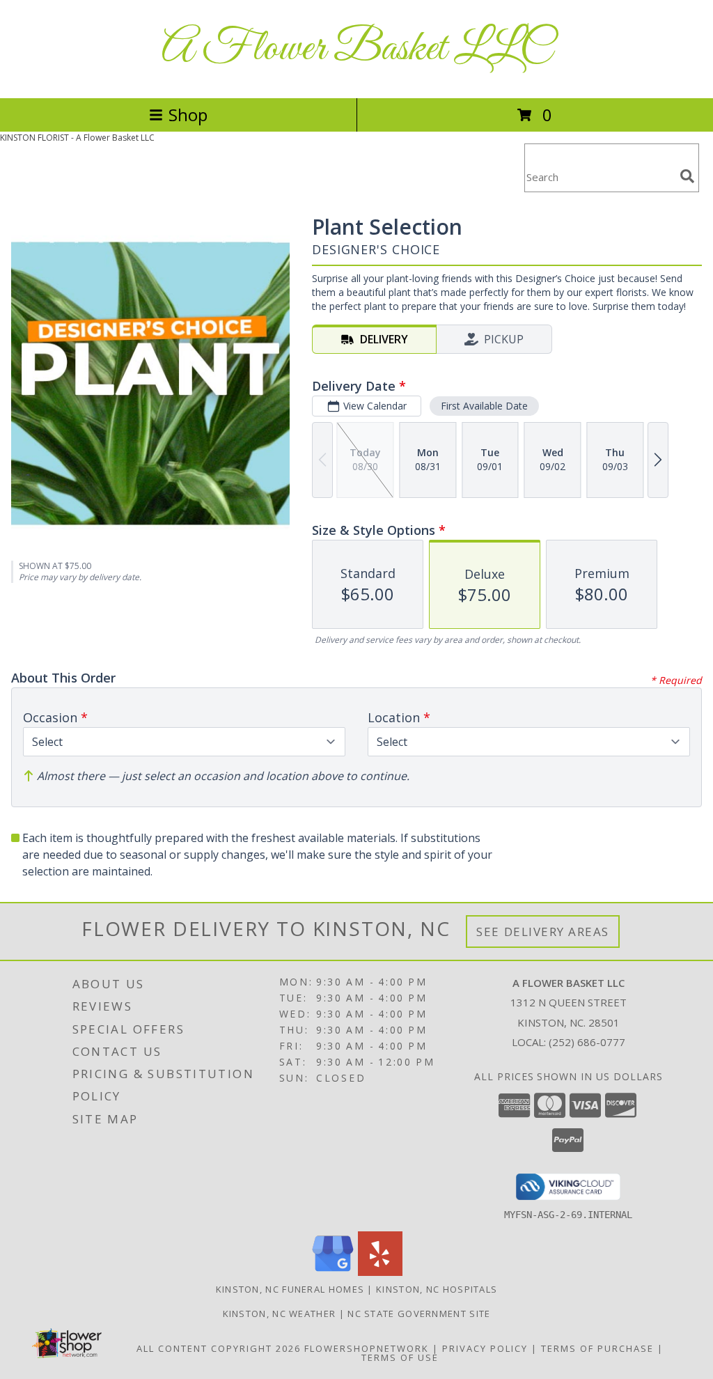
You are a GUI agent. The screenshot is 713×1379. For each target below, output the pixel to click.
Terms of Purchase (597, 1348)
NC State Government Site (418, 1313)
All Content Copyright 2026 (218, 1348)
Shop (188, 114)
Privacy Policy (485, 1348)
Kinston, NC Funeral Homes (290, 1289)
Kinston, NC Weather (279, 1313)
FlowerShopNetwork (366, 1348)
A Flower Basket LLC (357, 49)
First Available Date (484, 405)
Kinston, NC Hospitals (436, 1289)
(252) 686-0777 (587, 1042)
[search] (687, 176)
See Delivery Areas (542, 932)
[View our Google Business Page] (333, 1272)
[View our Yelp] (380, 1272)
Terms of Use (400, 1357)
